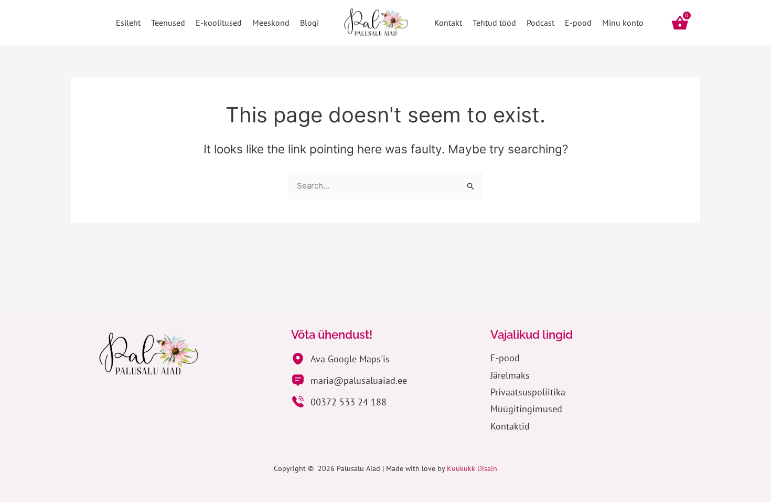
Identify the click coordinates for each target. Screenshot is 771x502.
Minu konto (623, 22)
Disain (487, 468)
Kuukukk (462, 468)
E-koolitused (219, 22)
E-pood (578, 22)
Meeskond (271, 22)
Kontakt (448, 22)
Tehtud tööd (494, 22)
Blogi (309, 22)
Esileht (128, 22)
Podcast (540, 22)
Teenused (168, 22)
